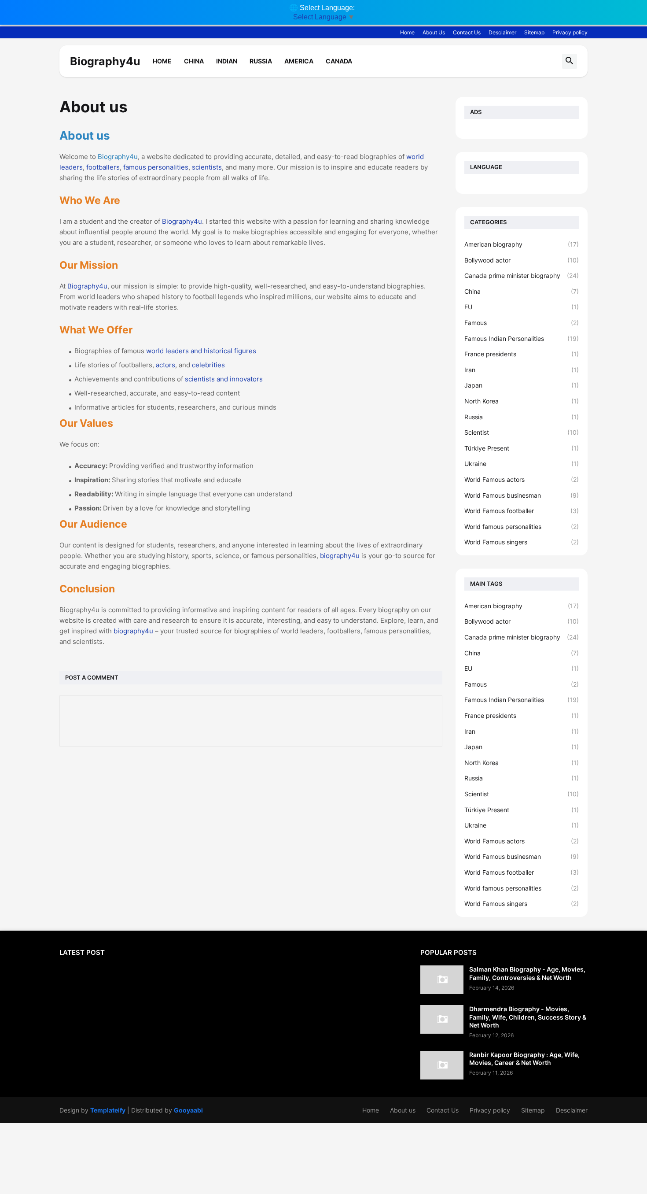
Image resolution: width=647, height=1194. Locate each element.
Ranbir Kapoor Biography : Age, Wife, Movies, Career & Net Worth (524, 1058)
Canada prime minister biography (521, 275)
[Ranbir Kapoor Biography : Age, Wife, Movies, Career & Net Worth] (441, 1065)
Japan (521, 385)
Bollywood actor (521, 260)
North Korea (521, 401)
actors (165, 365)
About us (402, 1110)
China (194, 61)
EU (521, 307)
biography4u (340, 555)
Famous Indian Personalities (521, 338)
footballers (103, 167)
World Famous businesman (521, 495)
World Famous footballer (521, 510)
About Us (434, 32)
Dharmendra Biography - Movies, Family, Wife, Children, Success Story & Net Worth (527, 1016)
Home (407, 32)
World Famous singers (521, 542)
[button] (569, 61)
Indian (226, 61)
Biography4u (105, 61)
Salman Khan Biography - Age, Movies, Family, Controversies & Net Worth (527, 973)
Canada (339, 61)
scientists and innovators (224, 379)
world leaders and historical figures (201, 351)
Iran (521, 369)
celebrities (208, 365)
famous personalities (155, 167)
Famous (521, 322)
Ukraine (521, 463)
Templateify (107, 1110)
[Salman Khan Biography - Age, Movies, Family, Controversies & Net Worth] (441, 979)
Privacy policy (570, 32)
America (298, 61)
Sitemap (534, 32)
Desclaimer (502, 32)
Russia (261, 61)
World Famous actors (521, 479)
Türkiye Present (521, 448)
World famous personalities (521, 526)
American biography (521, 244)
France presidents (521, 354)
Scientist (521, 432)
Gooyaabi (188, 1110)
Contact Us (467, 32)
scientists (207, 167)
